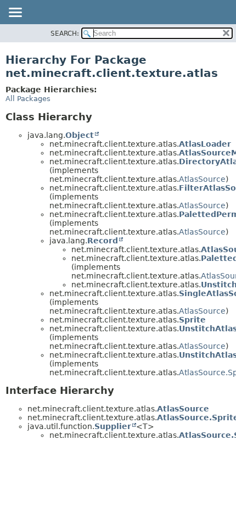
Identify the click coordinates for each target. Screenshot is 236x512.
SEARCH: (64, 33)
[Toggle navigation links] (14, 13)
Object (79, 135)
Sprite (192, 319)
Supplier (112, 426)
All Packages (27, 98)
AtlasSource (202, 179)
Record (102, 240)
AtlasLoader (205, 144)
